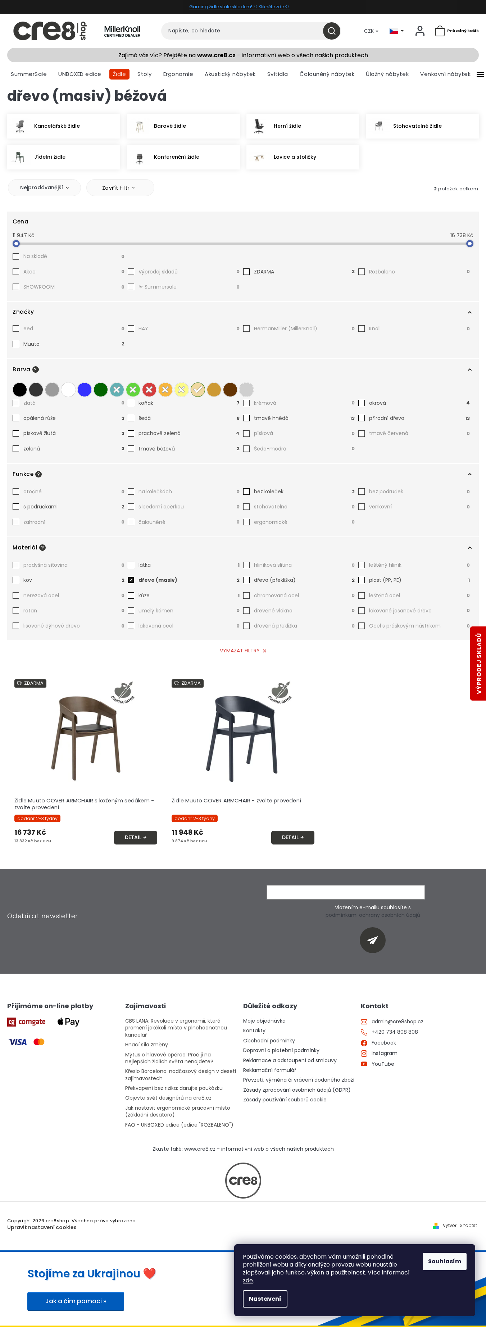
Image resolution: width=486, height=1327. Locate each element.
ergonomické (304, 522)
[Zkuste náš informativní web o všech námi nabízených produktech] (243, 1181)
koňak (189, 403)
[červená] (149, 389)
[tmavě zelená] (101, 389)
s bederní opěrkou (189, 506)
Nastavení (265, 1299)
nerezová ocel (73, 595)
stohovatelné (304, 506)
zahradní (73, 522)
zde (248, 1280)
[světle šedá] (52, 389)
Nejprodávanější (41, 187)
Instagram (385, 1053)
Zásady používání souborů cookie (285, 1099)
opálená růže (73, 418)
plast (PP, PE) (419, 580)
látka (189, 565)
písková (304, 433)
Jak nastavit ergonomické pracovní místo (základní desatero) (177, 1111)
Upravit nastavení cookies (42, 1227)
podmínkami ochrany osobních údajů (373, 915)
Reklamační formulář (269, 1070)
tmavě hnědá (304, 418)
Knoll (419, 328)
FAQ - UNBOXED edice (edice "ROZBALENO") (179, 1125)
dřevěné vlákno (304, 610)
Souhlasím (444, 1261)
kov (73, 580)
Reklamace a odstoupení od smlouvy (290, 1060)
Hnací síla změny (146, 1044)
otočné (73, 491)
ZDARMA (304, 271)
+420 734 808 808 (395, 1032)
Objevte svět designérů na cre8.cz (168, 1098)
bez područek (419, 491)
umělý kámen (189, 610)
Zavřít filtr (116, 187)
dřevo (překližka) (304, 580)
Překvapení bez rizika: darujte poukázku (174, 1088)
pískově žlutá (73, 433)
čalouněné (189, 522)
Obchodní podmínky (269, 1040)
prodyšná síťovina (73, 565)
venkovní (419, 506)
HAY (189, 328)
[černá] (20, 389)
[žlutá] (181, 389)
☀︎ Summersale (189, 286)
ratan (73, 610)
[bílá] (68, 389)
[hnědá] (230, 389)
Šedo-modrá (304, 448)
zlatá (73, 403)
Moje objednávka (264, 1021)
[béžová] (198, 389)
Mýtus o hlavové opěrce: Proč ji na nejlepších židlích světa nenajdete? (169, 1058)
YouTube (383, 1064)
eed (73, 328)
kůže (189, 595)
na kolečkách (189, 491)
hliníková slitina (304, 565)
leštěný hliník (419, 565)
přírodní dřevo (419, 418)
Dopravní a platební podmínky (281, 1050)
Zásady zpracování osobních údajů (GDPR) (297, 1090)
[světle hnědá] (214, 389)
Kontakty (254, 1030)
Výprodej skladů (189, 271)
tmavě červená (419, 433)
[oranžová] (165, 389)
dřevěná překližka (304, 625)
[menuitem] (28, 74)
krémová (304, 403)
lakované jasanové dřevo (419, 610)
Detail (133, 837)
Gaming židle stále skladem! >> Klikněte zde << (239, 7)
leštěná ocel (419, 595)
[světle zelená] (133, 389)
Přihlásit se (375, 940)
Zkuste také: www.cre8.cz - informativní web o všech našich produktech (243, 1149)
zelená (73, 448)
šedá (189, 418)
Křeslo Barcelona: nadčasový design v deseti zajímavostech (180, 1075)
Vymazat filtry (240, 650)
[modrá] (84, 389)
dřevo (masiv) (189, 580)
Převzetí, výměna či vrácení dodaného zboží (298, 1080)
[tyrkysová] (117, 389)
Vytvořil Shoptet (460, 1225)
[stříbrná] (246, 389)
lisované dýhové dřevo (73, 625)
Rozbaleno (419, 271)
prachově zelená (189, 433)
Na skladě (73, 256)
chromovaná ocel (304, 595)
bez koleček (304, 491)
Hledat (334, 31)
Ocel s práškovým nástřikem (419, 625)
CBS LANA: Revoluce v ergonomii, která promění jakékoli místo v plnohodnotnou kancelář (176, 1028)
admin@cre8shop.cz (397, 1021)
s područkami (73, 506)
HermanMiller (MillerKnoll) (304, 328)
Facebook (384, 1043)
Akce (73, 271)
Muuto (73, 344)
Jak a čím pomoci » (75, 1301)
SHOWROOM (73, 286)
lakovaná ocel (189, 625)
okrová (419, 403)
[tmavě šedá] (36, 389)
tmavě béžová (189, 448)
